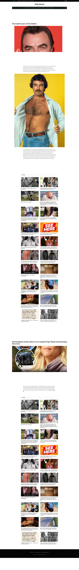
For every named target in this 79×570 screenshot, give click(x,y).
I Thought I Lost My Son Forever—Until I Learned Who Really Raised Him (29, 321)
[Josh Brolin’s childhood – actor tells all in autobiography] (30, 269)
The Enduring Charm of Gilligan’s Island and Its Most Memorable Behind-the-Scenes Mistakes (29, 262)
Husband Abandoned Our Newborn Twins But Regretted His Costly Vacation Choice (48, 189)
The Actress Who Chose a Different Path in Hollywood (28, 248)
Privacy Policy (38, 552)
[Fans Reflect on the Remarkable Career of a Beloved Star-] (30, 182)
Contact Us (32, 552)
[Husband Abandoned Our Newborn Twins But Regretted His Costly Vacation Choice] (49, 182)
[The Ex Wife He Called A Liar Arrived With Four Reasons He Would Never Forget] (49, 227)
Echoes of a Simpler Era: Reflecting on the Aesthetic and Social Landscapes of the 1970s (48, 321)
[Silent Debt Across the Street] (30, 196)
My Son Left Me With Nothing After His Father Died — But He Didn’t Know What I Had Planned (48, 306)
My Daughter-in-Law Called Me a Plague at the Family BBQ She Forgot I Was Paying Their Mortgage (29, 291)
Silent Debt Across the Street (26, 424)
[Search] (65, 8)
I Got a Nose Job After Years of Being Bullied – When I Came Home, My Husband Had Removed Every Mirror (48, 218)
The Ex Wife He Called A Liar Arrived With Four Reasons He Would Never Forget (48, 234)
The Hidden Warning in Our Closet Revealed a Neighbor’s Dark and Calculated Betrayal (48, 262)
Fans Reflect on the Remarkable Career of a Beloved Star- (29, 189)
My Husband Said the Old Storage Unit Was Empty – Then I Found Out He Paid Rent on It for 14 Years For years (49, 291)
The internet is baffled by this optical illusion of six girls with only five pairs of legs (29, 234)
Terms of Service (45, 552)
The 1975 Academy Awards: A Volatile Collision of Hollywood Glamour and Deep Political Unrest (48, 248)
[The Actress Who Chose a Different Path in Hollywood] (30, 241)
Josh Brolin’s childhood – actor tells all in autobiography (28, 275)
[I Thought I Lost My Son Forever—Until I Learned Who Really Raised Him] (30, 314)
